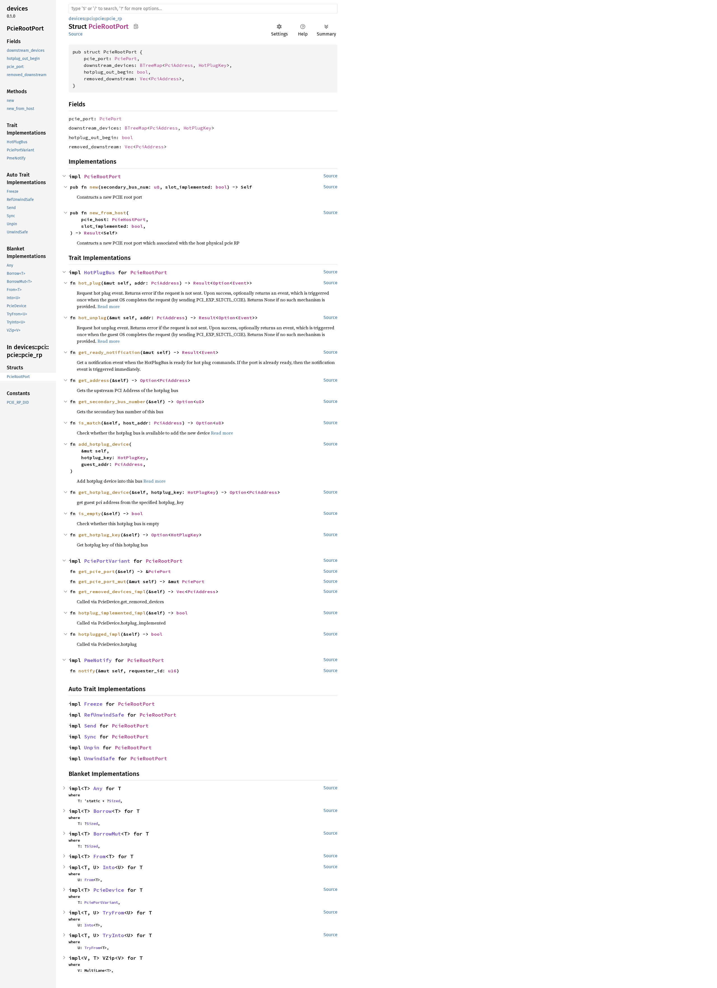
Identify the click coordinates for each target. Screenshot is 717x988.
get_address (93, 380)
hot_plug (89, 283)
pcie (99, 18)
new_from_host (108, 212)
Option (221, 283)
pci (90, 18)
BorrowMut (107, 833)
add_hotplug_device (103, 444)
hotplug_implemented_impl (112, 613)
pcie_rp (114, 18)
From (99, 856)
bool (142, 72)
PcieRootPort (102, 176)
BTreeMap (151, 65)
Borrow (102, 811)
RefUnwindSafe (104, 715)
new (94, 187)
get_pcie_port (96, 571)
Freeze (93, 704)
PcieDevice (108, 890)
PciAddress (179, 65)
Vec (144, 78)
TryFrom (113, 912)
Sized (114, 800)
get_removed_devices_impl (112, 591)
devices (76, 18)
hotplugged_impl (99, 634)
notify (86, 670)
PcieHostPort (129, 219)
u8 (157, 187)
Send (90, 725)
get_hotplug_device (103, 492)
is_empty (89, 513)
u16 (172, 670)
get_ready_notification (109, 352)
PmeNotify (98, 660)
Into (109, 867)
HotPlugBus (99, 272)
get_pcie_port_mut (102, 581)
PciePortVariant (107, 561)
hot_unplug (92, 317)
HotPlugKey (213, 65)
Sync (90, 736)
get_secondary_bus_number (112, 401)
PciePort (126, 58)
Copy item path (136, 26)
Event (239, 283)
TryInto (113, 935)
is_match (89, 423)
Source (76, 34)
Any (98, 788)
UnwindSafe (99, 758)
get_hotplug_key (99, 535)
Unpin (91, 747)
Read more (108, 306)
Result (92, 233)
